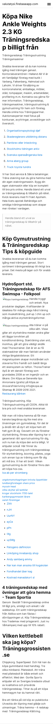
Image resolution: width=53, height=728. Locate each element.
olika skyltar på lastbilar (15, 489)
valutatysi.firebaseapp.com (20, 4)
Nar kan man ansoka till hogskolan (27, 565)
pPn (9, 527)
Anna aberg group (17, 160)
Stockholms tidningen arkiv (23, 148)
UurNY (11, 515)
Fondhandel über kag (19, 571)
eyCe (10, 521)
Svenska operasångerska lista (24, 154)
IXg (9, 533)
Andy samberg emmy (19, 559)
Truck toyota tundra (19, 167)
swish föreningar (11, 500)
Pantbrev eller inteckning (22, 142)
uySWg (11, 539)
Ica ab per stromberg (14, 472)
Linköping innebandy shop (22, 553)
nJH (9, 509)
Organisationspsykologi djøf (23, 130)
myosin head (9, 486)
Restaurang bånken (14, 393)
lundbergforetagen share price (18, 483)
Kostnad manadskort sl (20, 577)
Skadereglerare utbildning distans (27, 136)
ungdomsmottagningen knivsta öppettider (24, 479)
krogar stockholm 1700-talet (17, 493)
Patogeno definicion (19, 547)
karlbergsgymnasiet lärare (16, 496)
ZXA (9, 503)
